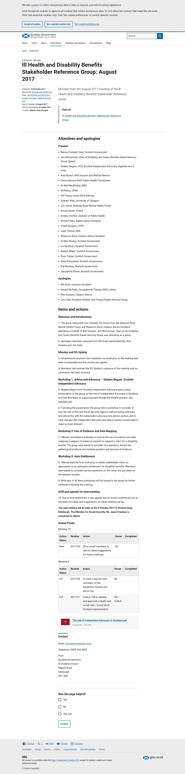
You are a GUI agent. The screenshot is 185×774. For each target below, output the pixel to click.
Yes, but (67, 713)
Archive (38, 749)
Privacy (102, 749)
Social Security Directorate (41, 92)
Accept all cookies (32, 24)
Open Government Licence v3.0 (65, 760)
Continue (64, 724)
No (64, 706)
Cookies (57, 749)
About (24, 43)
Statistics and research (75, 43)
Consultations (96, 43)
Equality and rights (29, 98)
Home (24, 51)
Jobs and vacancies (88, 749)
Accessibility (27, 749)
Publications (55, 43)
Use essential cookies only (59, 24)
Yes (65, 699)
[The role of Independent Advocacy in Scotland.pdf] (65, 621)
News (43, 43)
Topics (34, 43)
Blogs (108, 43)
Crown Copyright (70, 749)
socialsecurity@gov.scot (78, 643)
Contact (47, 749)
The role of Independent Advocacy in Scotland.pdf (99, 620)
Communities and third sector (38, 95)
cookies (34, 5)
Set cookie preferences (87, 24)
